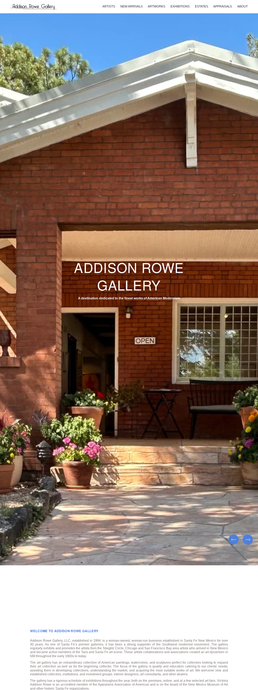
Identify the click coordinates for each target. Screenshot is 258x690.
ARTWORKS (156, 6)
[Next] (248, 539)
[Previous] (234, 539)
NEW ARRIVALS (131, 6)
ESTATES (201, 6)
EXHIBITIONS (180, 6)
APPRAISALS (222, 6)
